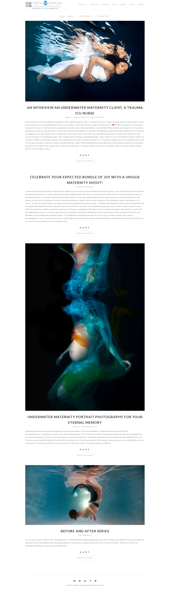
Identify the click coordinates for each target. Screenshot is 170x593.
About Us (83, 4)
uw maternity (81, 117)
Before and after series (85, 531)
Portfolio (94, 4)
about (68, 117)
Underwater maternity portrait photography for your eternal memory (85, 419)
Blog (115, 4)
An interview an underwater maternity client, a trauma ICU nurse (85, 110)
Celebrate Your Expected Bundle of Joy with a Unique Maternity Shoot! (85, 180)
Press (131, 4)
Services (106, 4)
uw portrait (97, 117)
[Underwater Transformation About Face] (44, 3)
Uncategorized (84, 187)
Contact (141, 4)
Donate (123, 4)
